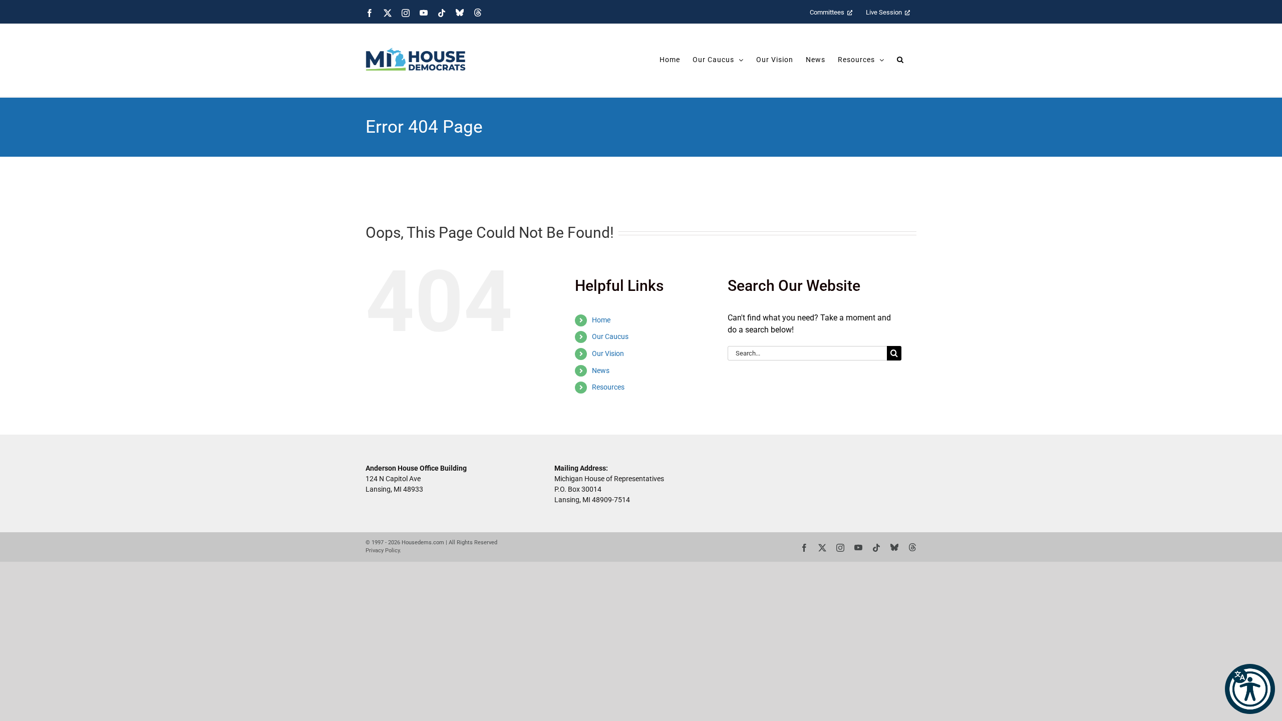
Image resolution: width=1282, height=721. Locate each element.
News (600, 371)
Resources (608, 387)
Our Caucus (610, 336)
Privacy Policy (383, 550)
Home (601, 320)
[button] (1250, 689)
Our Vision (608, 353)
